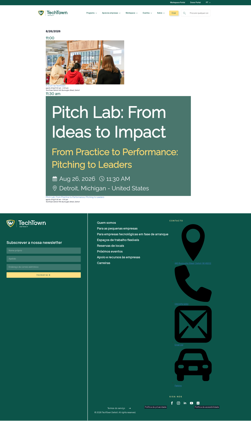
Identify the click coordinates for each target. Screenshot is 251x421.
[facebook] (171, 403)
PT (207, 2)
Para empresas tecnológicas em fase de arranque (132, 234)
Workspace (130, 13)
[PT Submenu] (210, 2)
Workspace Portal (177, 2)
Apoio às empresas (110, 13)
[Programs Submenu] (97, 13)
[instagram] (178, 403)
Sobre (159, 13)
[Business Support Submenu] (120, 13)
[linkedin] (184, 403)
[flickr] (198, 403)
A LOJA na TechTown (55, 85)
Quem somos (106, 223)
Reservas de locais (110, 246)
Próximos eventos (110, 251)
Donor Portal (195, 2)
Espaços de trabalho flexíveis (118, 240)
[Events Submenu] (152, 13)
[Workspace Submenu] (137, 13)
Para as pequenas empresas (117, 228)
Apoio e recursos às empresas (118, 257)
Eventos (146, 13)
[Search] (184, 13)
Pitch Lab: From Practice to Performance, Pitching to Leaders (75, 197)
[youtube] (191, 403)
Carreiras (103, 263)
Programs (90, 13)
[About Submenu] (164, 13)
